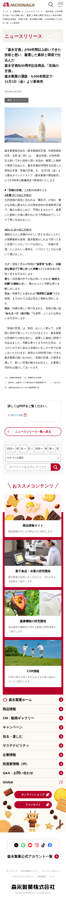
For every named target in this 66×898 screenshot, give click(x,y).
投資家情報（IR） (16, 764)
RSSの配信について (29, 871)
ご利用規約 (41, 876)
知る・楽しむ (13, 736)
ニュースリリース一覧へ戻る (33, 431)
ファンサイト (33, 804)
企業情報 (9, 755)
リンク (52, 876)
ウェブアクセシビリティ (23, 876)
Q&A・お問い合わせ (18, 773)
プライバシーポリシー (50, 871)
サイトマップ (11, 871)
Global (8, 782)
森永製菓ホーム (20, 700)
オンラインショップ (33, 794)
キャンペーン (13, 727)
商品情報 (9, 709)
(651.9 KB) (16, 415)
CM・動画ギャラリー (18, 718)
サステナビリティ (16, 745)
